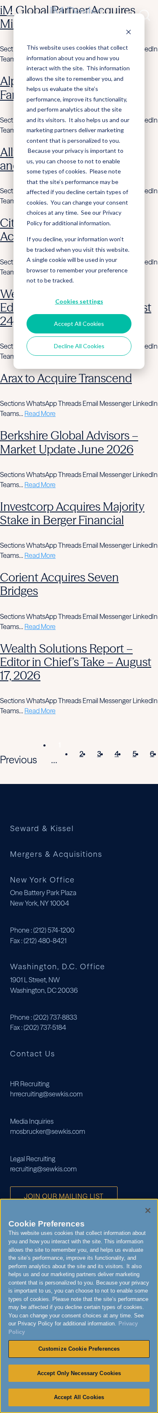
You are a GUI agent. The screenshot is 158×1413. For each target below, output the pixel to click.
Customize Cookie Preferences (79, 1349)
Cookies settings (79, 301)
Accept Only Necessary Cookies (79, 1373)
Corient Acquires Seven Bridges (59, 584)
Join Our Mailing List (64, 1196)
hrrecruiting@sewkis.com (46, 1094)
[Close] (148, 1210)
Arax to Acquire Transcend (66, 378)
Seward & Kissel (42, 828)
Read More (40, 413)
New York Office (42, 880)
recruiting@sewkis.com (43, 1169)
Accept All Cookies (79, 323)
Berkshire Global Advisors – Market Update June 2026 (69, 442)
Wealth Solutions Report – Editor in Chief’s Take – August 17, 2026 (75, 662)
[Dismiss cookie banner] (128, 32)
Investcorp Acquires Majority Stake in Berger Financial (72, 513)
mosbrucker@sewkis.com (47, 1131)
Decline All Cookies (79, 345)
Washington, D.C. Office (57, 966)
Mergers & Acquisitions (56, 854)
